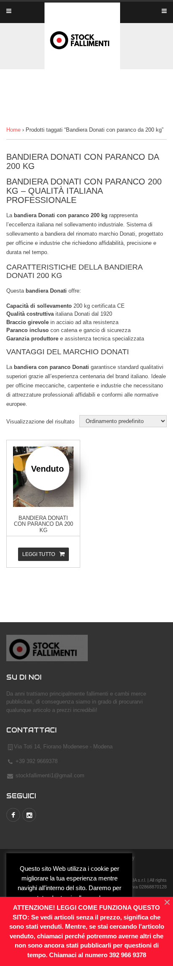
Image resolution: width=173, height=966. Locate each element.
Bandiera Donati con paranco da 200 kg (43, 524)
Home (13, 130)
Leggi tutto (38, 554)
